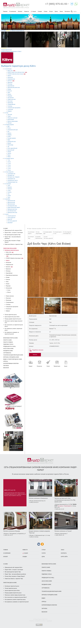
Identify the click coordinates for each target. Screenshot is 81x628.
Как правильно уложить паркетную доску (15, 599)
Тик (8, 146)
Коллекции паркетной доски (12, 250)
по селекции (7, 183)
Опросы (5, 361)
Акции (34, 11)
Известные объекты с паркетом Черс (14, 244)
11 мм (9, 163)
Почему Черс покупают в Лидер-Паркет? (15, 576)
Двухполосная (11, 202)
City (8, 194)
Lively (9, 190)
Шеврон (10, 111)
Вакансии (6, 367)
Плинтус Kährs (7, 340)
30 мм (9, 170)
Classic (9, 195)
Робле (9, 156)
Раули (9, 155)
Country (9, 192)
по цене (6, 214)
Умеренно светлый (12, 118)
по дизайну (7, 199)
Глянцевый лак (11, 178)
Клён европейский (12, 148)
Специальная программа (14, 107)
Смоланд (10, 106)
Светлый (10, 114)
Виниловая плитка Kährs (10, 338)
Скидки (40, 11)
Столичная (10, 109)
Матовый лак (11, 175)
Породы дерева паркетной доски (13, 319)
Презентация (57, 366)
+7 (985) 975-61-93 (56, 3)
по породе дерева (9, 124)
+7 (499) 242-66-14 (33, 502)
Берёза (9, 133)
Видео (43, 598)
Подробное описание (37, 350)
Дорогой (10, 219)
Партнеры (6, 365)
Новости (26, 11)
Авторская (10, 77)
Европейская (11, 86)
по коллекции (7, 69)
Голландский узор (12, 205)
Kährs (30, 228)
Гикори (9, 151)
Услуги (51, 11)
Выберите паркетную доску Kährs (18, 66)
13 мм (9, 165)
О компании (12, 11)
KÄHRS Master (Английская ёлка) (16, 72)
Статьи (45, 11)
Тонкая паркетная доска (11, 314)
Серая (9, 116)
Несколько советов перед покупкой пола (15, 595)
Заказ (61, 11)
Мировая (10, 96)
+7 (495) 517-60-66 (33, 537)
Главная (5, 11)
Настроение (11, 97)
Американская (11, 79)
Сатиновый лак (11, 173)
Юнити (9, 292)
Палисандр (10, 145)
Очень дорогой (11, 217)
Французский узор (12, 212)
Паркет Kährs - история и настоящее (14, 232)
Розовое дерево (12, 138)
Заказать (35, 354)
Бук (8, 131)
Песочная (10, 101)
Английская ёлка (12, 210)
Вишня (9, 143)
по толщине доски (9, 158)
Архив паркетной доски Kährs (12, 316)
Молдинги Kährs (8, 350)
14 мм (9, 167)
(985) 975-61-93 (9, 490)
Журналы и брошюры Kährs (11, 357)
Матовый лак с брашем (13, 177)
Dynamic (10, 187)
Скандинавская (11, 104)
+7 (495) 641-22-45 (59, 509)
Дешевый (10, 222)
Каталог (20, 11)
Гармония (10, 82)
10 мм (9, 162)
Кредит (30, 366)
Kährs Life (10, 70)
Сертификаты (7, 353)
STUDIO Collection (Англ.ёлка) (15, 74)
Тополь (9, 153)
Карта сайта (64, 556)
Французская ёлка (12, 209)
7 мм (9, 160)
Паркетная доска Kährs (10, 248)
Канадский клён (12, 141)
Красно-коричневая (13, 121)
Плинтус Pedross (8, 342)
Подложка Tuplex (8, 344)
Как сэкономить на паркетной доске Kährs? (16, 597)
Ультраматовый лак (12, 182)
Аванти (9, 75)
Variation (10, 188)
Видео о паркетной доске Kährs (12, 359)
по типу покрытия (8, 172)
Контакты (67, 11)
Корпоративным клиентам (11, 363)
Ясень (9, 128)
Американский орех (13, 129)
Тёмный (9, 123)
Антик (8, 290)
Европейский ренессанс (14, 87)
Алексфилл (49, 620)
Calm (9, 185)
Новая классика (12, 99)
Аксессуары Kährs (8, 348)
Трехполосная (11, 204)
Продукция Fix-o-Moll (9, 346)
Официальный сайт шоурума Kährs (13, 230)
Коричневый (11, 119)
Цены (56, 11)
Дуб (8, 126)
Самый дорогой (12, 216)
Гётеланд (10, 84)
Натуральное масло (13, 180)
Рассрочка (39, 366)
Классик (10, 91)
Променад (10, 102)
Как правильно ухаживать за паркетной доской (17, 601)
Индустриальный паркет (14, 207)
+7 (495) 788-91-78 (59, 535)
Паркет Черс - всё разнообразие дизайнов (15, 574)
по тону (6, 112)
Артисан (10, 80)
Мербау (9, 134)
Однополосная (11, 200)
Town (9, 197)
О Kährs (5, 228)
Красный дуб (11, 150)
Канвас (9, 89)
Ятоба (9, 136)
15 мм (9, 168)
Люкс (9, 92)
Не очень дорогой (12, 221)
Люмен (9, 94)
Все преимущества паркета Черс (13, 234)
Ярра (9, 140)
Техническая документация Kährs (13, 355)
